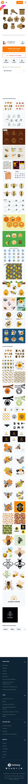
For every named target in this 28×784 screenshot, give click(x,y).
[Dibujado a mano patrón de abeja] (8, 458)
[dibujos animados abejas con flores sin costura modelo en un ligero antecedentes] (8, 711)
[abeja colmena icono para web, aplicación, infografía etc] (8, 470)
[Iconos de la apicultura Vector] (13, 131)
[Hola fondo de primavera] (8, 434)
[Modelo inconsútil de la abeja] (8, 446)
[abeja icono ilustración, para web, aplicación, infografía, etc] (8, 768)
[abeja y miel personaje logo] (7, 756)
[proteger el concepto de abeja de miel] (6, 350)
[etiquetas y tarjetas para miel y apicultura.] (9, 185)
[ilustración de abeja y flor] (8, 652)
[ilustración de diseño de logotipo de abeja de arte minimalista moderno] (8, 629)
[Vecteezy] (2, 2)
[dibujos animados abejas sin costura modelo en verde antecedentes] (19, 722)
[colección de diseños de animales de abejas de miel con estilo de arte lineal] (13, 558)
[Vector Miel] (13, 271)
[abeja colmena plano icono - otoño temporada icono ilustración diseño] (17, 502)
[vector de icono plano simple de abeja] (6, 538)
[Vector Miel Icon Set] (13, 254)
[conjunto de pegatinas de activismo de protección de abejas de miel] (13, 163)
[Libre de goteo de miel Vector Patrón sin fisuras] (13, 303)
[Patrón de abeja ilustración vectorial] (8, 423)
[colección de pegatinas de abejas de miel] (13, 382)
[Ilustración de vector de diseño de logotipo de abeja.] (13, 365)
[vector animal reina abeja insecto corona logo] (8, 734)
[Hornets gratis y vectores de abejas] (13, 287)
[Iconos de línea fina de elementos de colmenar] (6, 175)
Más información (8, 69)
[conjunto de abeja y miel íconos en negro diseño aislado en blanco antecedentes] (9, 547)
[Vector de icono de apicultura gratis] (8, 116)
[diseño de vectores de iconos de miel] (8, 207)
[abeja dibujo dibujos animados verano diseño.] (8, 744)
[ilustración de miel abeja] (8, 570)
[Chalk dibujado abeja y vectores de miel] (13, 147)
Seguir (22, 43)
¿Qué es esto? (17, 67)
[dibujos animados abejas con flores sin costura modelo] (8, 722)
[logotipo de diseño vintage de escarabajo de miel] (9, 529)
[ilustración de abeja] (8, 582)
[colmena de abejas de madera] (8, 195)
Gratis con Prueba (14, 49)
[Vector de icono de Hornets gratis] (13, 222)
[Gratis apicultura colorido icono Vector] (8, 104)
